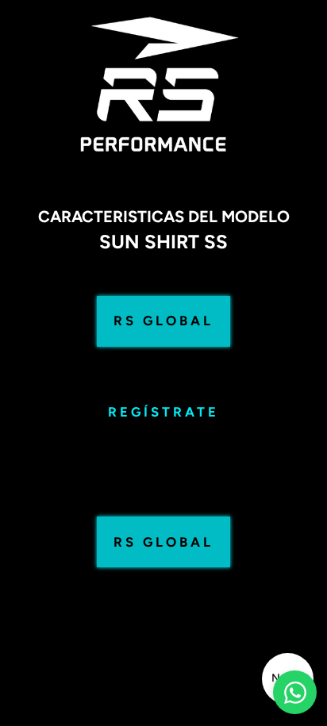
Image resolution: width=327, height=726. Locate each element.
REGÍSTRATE (163, 412)
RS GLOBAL (163, 320)
